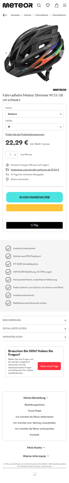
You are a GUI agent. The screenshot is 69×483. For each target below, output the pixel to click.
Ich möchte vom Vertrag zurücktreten (34, 422)
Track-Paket (34, 410)
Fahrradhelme (41, 15)
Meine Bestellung (34, 397)
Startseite (15, 15)
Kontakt (34, 434)
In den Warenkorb (34, 197)
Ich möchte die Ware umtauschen (34, 428)
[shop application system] (34, 474)
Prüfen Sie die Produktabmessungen (24, 134)
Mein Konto (34, 447)
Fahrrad (27, 15)
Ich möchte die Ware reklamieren (34, 416)
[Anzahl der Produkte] (11, 154)
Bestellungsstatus (35, 404)
